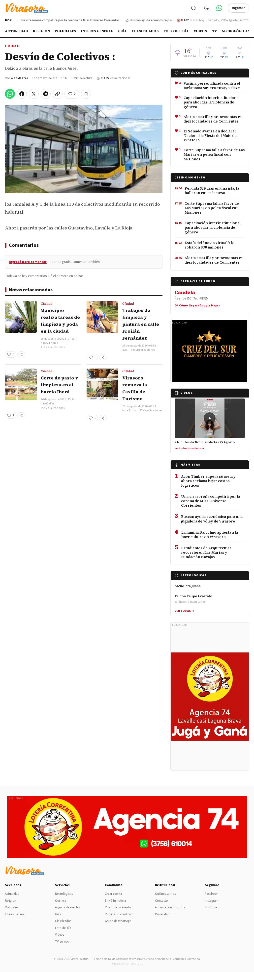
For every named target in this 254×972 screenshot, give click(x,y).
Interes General (97, 31)
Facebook (211, 894)
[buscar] (193, 7)
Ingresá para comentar (28, 261)
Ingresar (238, 7)
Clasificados (145, 31)
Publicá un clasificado (119, 914)
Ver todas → (184, 611)
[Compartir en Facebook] (22, 94)
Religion (41, 31)
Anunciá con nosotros (170, 907)
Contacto (161, 900)
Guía (122, 31)
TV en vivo (62, 941)
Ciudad (12, 45)
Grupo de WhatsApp (118, 921)
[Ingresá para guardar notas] (86, 94)
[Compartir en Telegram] (46, 94)
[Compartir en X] (34, 94)
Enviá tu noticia (115, 900)
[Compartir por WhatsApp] (10, 94)
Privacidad (162, 914)
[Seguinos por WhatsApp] (219, 7)
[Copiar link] (58, 94)
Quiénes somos (165, 894)
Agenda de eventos (67, 907)
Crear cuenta (113, 894)
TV (214, 31)
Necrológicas (236, 31)
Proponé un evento (118, 907)
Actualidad (16, 31)
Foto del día (176, 31)
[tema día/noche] (206, 7)
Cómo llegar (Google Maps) (199, 305)
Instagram (212, 900)
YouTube (211, 907)
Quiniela (60, 900)
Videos (200, 31)
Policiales (65, 31)
